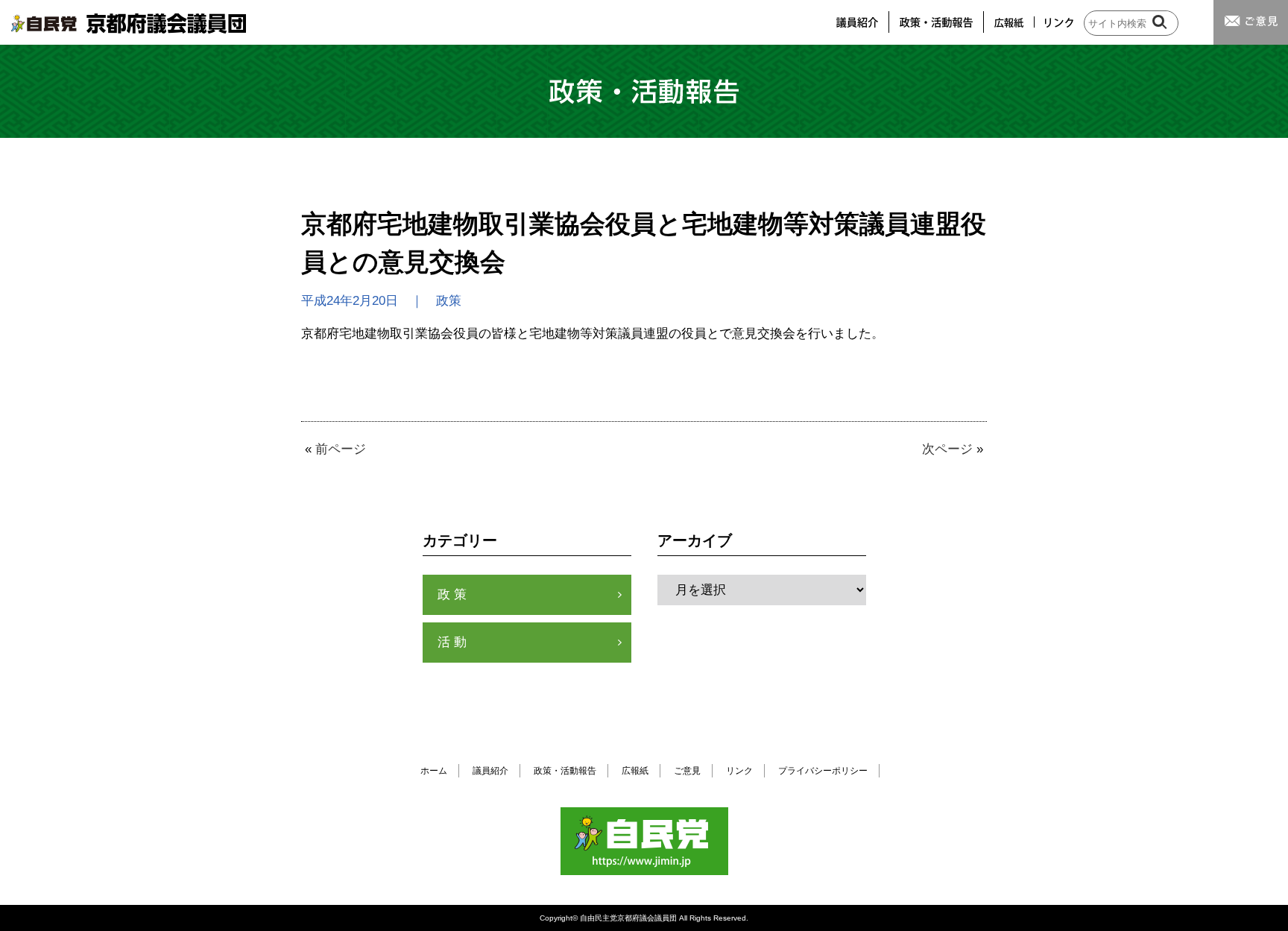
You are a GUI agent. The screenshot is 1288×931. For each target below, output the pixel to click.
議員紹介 (490, 771)
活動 (454, 642)
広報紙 (635, 771)
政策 (454, 594)
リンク (739, 771)
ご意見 (687, 771)
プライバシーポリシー (823, 771)
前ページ (340, 449)
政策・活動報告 (565, 771)
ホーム (433, 771)
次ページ (947, 449)
